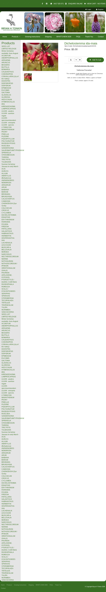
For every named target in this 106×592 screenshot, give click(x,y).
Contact (101, 37)
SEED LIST (6, 314)
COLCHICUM (7, 476)
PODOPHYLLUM (8, 407)
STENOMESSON (8, 423)
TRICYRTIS (6, 427)
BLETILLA (5, 335)
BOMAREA (6, 337)
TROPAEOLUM (7, 573)
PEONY (4, 400)
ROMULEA (6, 555)
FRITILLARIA (6, 497)
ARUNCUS (6, 330)
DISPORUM (6, 353)
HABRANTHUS (7, 501)
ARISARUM (6, 453)
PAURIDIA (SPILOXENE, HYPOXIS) (7, 543)
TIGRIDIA (5, 425)
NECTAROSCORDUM (10, 524)
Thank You (89, 37)
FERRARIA (6, 490)
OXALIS (5, 538)
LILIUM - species (8, 393)
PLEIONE (5, 404)
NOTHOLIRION (7, 529)
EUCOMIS (5, 358)
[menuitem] (10, 43)
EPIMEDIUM (6, 356)
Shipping (48, 37)
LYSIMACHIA (7, 395)
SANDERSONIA (8, 416)
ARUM (4, 455)
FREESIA (5, 494)
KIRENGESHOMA (8, 374)
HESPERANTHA (8, 506)
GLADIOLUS (6, 363)
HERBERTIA (6, 504)
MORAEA (5, 520)
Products (15, 37)
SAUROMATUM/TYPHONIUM (13, 418)
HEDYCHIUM (7, 367)
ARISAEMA (6, 328)
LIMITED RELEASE (9, 317)
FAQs (78, 37)
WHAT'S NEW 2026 (63, 37)
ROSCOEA (6, 414)
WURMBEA (6, 578)
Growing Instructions (32, 37)
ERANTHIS (6, 485)
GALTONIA (6, 360)
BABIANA (5, 457)
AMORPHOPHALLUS (10, 326)
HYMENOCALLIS (8, 370)
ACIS (3, 437)
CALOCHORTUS (8, 467)
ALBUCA (5, 439)
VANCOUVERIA (8, 580)
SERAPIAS (6, 561)
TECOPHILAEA (7, 568)
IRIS (3, 372)
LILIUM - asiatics (8, 379)
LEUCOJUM (6, 513)
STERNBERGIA (8, 566)
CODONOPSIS (7, 342)
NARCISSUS (6, 522)
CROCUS (5, 478)
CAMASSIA (6, 469)
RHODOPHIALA (8, 552)
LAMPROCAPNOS (9, 377)
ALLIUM (5, 441)
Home (4, 37)
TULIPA (4, 575)
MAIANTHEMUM (8, 397)
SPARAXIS (6, 564)
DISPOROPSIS (7, 351)
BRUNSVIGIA (7, 464)
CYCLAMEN (6, 481)
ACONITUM (6, 323)
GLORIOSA (6, 365)
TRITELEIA (6, 571)
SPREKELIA (6, 420)
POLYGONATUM (8, 409)
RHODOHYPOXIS (8, 411)
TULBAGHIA (6, 430)
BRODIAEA (6, 462)
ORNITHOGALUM (8, 536)
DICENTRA (6, 349)
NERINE (5, 527)
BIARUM (5, 460)
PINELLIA (5, 402)
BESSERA (6, 333)
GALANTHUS (7, 499)
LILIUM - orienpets (8, 390)
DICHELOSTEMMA (9, 483)
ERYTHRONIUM (8, 487)
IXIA (3, 508)
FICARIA (5, 492)
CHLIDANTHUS (8, 340)
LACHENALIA (7, 511)
